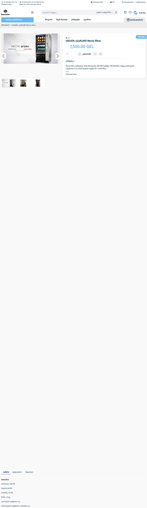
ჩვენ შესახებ (61, 20)
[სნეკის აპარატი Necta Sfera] (30, 48)
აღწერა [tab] (6, 472)
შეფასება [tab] (29, 472)
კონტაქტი (75, 20)
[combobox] (101, 12)
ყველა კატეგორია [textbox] (104, 12)
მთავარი (48, 20)
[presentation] (3, 56)
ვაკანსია (87, 20)
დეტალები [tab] (17, 472)
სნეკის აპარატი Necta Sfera (24, 25)
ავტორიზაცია (141, 2)
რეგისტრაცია (128, 2)
